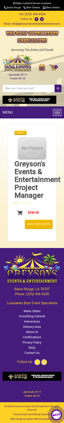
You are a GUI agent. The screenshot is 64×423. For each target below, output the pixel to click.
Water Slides (32, 311)
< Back (20, 132)
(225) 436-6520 (35, 14)
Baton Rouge (13, 7)
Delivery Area (32, 327)
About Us (32, 332)
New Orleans (33, 7)
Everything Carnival (32, 316)
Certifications (32, 337)
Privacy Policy (32, 342)
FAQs (32, 347)
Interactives (32, 321)
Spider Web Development (40, 419)
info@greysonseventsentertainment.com (36, 23)
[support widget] (56, 414)
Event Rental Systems (39, 414)
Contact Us (32, 353)
